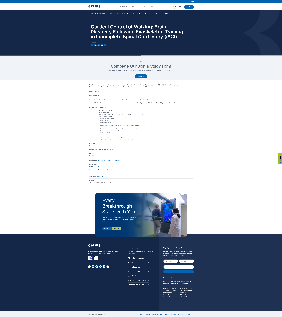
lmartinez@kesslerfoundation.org (102, 170)
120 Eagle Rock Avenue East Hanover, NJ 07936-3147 (169, 292)
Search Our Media (135, 271)
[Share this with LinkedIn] (98, 45)
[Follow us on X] (100, 266)
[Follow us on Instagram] (89, 266)
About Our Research (100, 13)
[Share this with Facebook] (92, 45)
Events (130, 263)
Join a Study (189, 6)
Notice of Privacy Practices (185, 314)
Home (92, 13)
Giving (132, 6)
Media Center (142, 6)
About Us (151, 6)
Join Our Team (133, 276)
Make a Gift (178, 6)
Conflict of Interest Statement (168, 314)
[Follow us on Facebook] (96, 266)
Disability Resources (136, 258)
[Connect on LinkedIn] (107, 266)
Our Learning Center (136, 285)
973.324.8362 (167, 296)
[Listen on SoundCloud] (104, 266)
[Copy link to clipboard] (105, 45)
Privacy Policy (155, 314)
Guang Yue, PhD (101, 176)
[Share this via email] (102, 45)
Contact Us (167, 277)
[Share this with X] (95, 45)
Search (192, 1)
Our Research (123, 6)
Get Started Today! (141, 76)
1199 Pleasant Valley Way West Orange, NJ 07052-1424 (186, 292)
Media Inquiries (134, 267)
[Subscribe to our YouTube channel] (93, 266)
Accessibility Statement (143, 314)
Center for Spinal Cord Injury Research (109, 160)
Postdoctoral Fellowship (137, 280)
